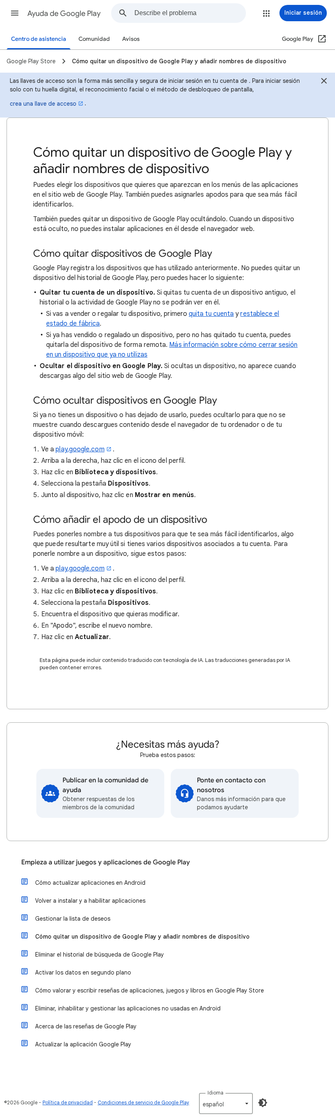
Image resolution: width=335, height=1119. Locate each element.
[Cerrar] (324, 82)
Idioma (215, 1093)
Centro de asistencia (38, 39)
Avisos (131, 39)
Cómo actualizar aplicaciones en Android (90, 882)
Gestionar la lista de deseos (72, 918)
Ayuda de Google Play (63, 13)
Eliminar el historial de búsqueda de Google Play (99, 954)
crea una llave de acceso (43, 103)
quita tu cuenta (211, 314)
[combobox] (190, 13)
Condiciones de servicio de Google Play (143, 1102)
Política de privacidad (67, 1102)
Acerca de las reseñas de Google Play (85, 1026)
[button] (15, 13)
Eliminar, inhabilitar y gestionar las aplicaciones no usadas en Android (128, 1008)
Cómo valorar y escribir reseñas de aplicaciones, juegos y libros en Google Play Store (149, 990)
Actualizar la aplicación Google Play (83, 1044)
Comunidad (94, 39)
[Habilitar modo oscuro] (262, 1102)
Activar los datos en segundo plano (83, 972)
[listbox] (226, 1103)
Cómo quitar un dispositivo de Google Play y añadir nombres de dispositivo (142, 936)
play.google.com (80, 449)
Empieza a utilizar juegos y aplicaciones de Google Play (105, 862)
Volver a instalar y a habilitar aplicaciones (90, 900)
